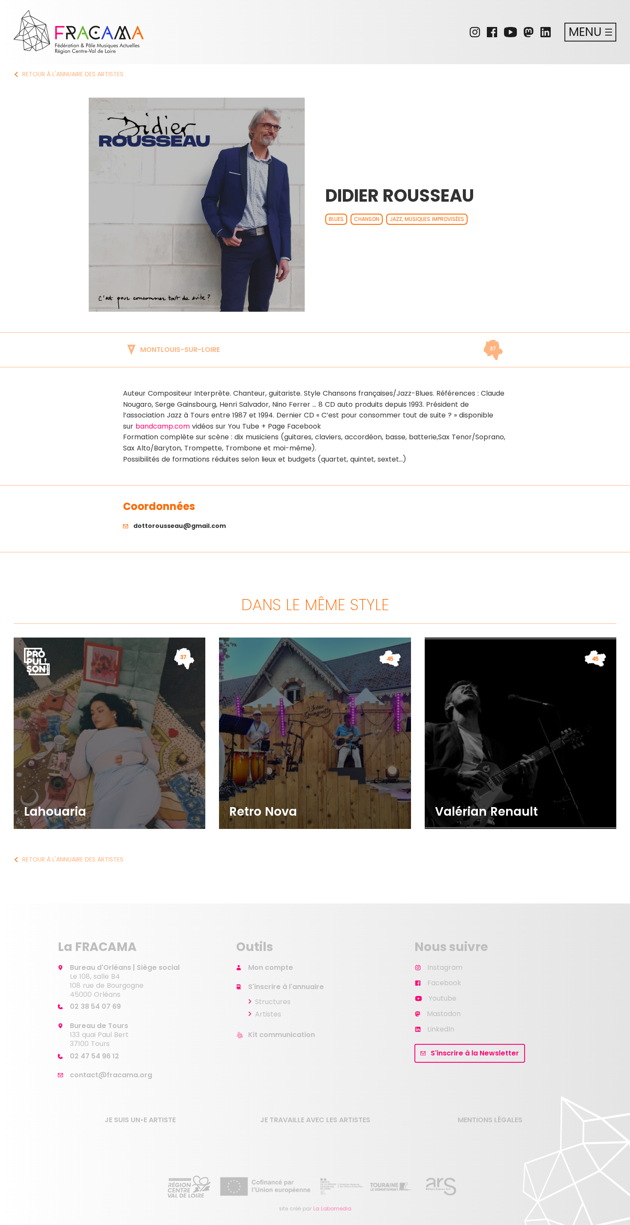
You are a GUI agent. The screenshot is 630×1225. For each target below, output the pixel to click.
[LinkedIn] (545, 32)
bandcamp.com (162, 426)
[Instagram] (475, 32)
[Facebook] (492, 32)
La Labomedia (332, 1208)
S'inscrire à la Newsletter (475, 1053)
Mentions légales (490, 1120)
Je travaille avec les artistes (315, 1120)
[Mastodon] (529, 32)
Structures (273, 1002)
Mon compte (270, 967)
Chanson (366, 219)
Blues (336, 219)
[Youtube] (510, 32)
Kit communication (281, 1035)
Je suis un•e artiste (140, 1120)
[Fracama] (79, 32)
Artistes (268, 1014)
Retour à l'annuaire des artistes (72, 74)
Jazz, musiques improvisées (427, 219)
